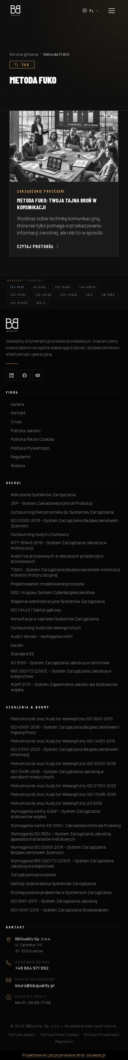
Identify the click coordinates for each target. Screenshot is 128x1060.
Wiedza (18, 465)
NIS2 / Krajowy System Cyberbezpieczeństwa (53, 592)
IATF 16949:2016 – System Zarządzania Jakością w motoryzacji (59, 545)
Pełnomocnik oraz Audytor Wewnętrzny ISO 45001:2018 (63, 763)
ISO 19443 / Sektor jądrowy (36, 610)
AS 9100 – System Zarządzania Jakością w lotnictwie (60, 662)
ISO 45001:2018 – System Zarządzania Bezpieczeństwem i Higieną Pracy (65, 729)
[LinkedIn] (11, 375)
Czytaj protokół (35, 246)
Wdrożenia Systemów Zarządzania (43, 494)
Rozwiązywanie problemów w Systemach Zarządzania (61, 892)
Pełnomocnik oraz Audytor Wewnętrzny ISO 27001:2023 (63, 785)
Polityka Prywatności (30, 448)
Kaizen (17, 645)
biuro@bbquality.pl (34, 985)
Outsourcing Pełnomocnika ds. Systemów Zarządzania (62, 512)
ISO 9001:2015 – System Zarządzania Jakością (54, 901)
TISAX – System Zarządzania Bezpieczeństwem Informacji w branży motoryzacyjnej (65, 572)
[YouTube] (37, 375)
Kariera (17, 404)
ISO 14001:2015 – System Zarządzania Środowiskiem (60, 910)
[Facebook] (24, 375)
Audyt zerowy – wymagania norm (42, 636)
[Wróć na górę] (111, 1049)
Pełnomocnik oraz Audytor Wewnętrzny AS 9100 (56, 803)
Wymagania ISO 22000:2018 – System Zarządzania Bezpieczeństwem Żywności (58, 850)
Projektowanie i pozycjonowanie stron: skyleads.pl (64, 1055)
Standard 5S (22, 654)
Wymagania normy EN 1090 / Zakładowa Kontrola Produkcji (66, 825)
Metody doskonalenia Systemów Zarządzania (53, 883)
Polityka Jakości (25, 430)
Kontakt (18, 413)
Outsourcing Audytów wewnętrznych (46, 627)
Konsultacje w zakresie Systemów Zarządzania (55, 619)
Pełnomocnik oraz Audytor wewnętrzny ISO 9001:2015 (62, 718)
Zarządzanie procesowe (33, 874)
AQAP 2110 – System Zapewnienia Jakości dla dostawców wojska (64, 687)
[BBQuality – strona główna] (64, 325)
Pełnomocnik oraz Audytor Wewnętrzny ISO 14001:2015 (63, 741)
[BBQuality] (15, 10)
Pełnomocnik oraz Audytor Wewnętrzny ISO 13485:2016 (63, 794)
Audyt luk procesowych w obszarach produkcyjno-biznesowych (58, 558)
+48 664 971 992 (32, 968)
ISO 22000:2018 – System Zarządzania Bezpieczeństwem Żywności (64, 523)
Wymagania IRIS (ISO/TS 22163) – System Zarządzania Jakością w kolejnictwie (62, 863)
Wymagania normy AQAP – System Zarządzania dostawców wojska (55, 814)
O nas (16, 421)
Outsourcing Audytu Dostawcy (40, 534)
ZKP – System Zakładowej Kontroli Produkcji (52, 503)
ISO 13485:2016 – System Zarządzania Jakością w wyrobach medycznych (57, 774)
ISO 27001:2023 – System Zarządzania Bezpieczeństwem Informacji (64, 752)
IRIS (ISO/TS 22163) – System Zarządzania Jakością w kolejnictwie (61, 673)
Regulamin (21, 456)
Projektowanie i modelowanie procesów (47, 584)
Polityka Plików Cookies (32, 439)
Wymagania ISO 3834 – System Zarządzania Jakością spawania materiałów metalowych (61, 836)
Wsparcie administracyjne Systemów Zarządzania (58, 601)
